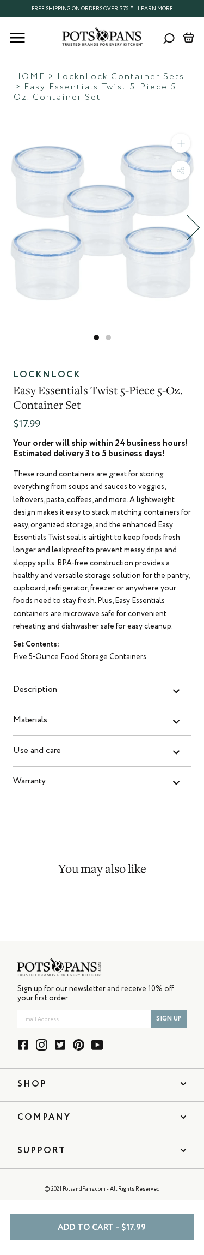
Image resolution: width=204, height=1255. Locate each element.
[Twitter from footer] (60, 1045)
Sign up (169, 1019)
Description (35, 689)
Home (29, 77)
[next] (193, 227)
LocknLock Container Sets (120, 77)
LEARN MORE (155, 8)
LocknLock (47, 375)
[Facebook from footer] (23, 1045)
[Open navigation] (17, 38)
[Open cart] (188, 37)
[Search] (169, 38)
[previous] (11, 227)
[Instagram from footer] (41, 1045)
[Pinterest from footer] (78, 1045)
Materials (30, 720)
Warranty (29, 781)
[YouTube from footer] (97, 1045)
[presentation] (102, 8)
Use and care (37, 750)
